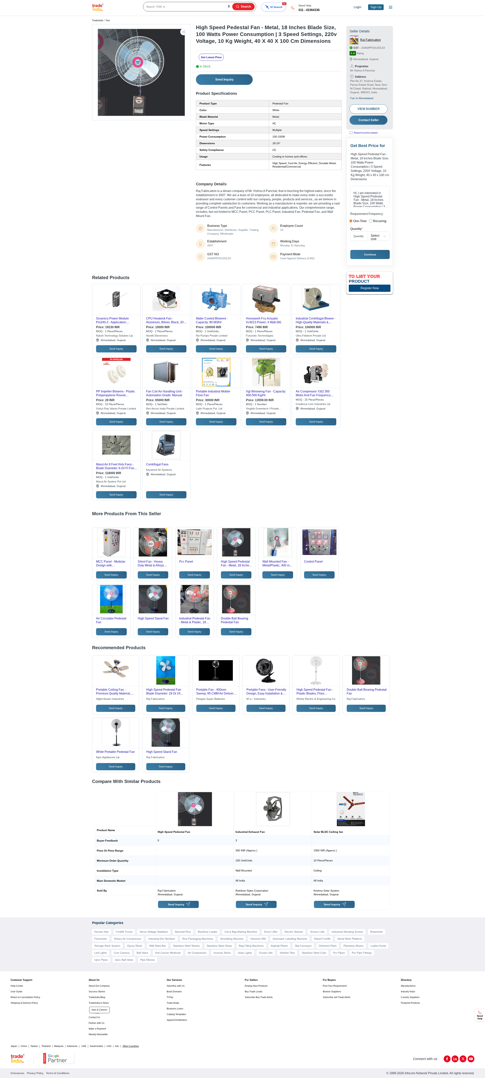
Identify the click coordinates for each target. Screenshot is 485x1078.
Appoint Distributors (177, 1020)
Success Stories (97, 991)
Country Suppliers (410, 997)
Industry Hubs (408, 991)
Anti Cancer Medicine (168, 952)
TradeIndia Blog (97, 997)
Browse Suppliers (332, 991)
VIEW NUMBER (368, 108)
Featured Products (410, 1003)
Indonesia (72, 1046)
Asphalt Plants (279, 945)
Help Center (17, 986)
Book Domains (174, 991)
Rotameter (376, 931)
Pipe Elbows (147, 959)
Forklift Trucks (124, 931)
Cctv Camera (122, 952)
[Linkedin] (455, 1058)
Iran (117, 1046)
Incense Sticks (222, 952)
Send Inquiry (224, 79)
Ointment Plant (327, 945)
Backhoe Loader (207, 931)
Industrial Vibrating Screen (347, 931)
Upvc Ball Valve (124, 959)
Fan (108, 20)
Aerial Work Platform (349, 938)
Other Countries (131, 1046)
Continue (370, 254)
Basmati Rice (183, 931)
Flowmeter (100, 938)
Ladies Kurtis (378, 945)
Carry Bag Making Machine (241, 931)
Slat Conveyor (303, 945)
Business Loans (175, 1008)
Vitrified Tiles (287, 952)
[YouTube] (471, 1058)
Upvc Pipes (101, 959)
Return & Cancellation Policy (25, 997)
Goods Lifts (266, 952)
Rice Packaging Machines (197, 938)
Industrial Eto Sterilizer (161, 938)
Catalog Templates (176, 1014)
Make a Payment (97, 1028)
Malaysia (58, 1046)
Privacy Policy (35, 1073)
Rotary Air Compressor (127, 938)
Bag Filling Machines (251, 945)
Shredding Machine (231, 938)
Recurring (379, 221)
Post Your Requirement (335, 986)
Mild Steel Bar (157, 945)
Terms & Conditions (57, 1073)
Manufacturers (408, 986)
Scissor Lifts (317, 931)
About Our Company (99, 986)
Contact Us (94, 1017)
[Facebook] (447, 1058)
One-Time (360, 221)
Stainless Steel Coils (314, 952)
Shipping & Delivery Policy (24, 1003)
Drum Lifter (271, 931)
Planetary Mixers (353, 945)
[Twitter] (463, 1058)
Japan (14, 1046)
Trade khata (173, 1003)
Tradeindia (97, 20)
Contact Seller (368, 120)
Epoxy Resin (134, 945)
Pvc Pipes (339, 952)
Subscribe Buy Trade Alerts (259, 997)
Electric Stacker (294, 931)
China (24, 1046)
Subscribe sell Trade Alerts (336, 997)
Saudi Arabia (96, 1046)
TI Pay (170, 997)
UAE (83, 1046)
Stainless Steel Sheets (186, 945)
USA (109, 1046)
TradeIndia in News (99, 1003)
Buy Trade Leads (253, 991)
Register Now (370, 288)
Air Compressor (197, 952)
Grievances (17, 1073)
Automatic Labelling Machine (290, 938)
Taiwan (34, 1046)
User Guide (16, 991)
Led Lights (100, 952)
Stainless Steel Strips (219, 945)
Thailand (46, 1046)
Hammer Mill (258, 938)
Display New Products (256, 986)
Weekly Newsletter (98, 1034)
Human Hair (101, 931)
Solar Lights (245, 952)
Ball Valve (142, 952)
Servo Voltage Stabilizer (154, 931)
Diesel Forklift (322, 938)
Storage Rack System (107, 945)
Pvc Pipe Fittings (362, 952)
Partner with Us (96, 1023)
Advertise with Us (176, 986)
